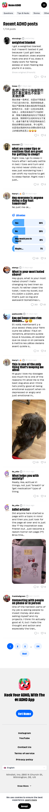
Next (24, 653)
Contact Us (24, 747)
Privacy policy (24, 759)
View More (23, 786)
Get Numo (24, 713)
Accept (24, 806)
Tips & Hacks (23, 13)
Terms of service (25, 753)
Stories (36, 13)
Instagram (24, 732)
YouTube (24, 738)
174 (37, 646)
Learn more (31, 800)
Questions (8, 13)
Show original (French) (23, 72)
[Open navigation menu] (44, 5)
